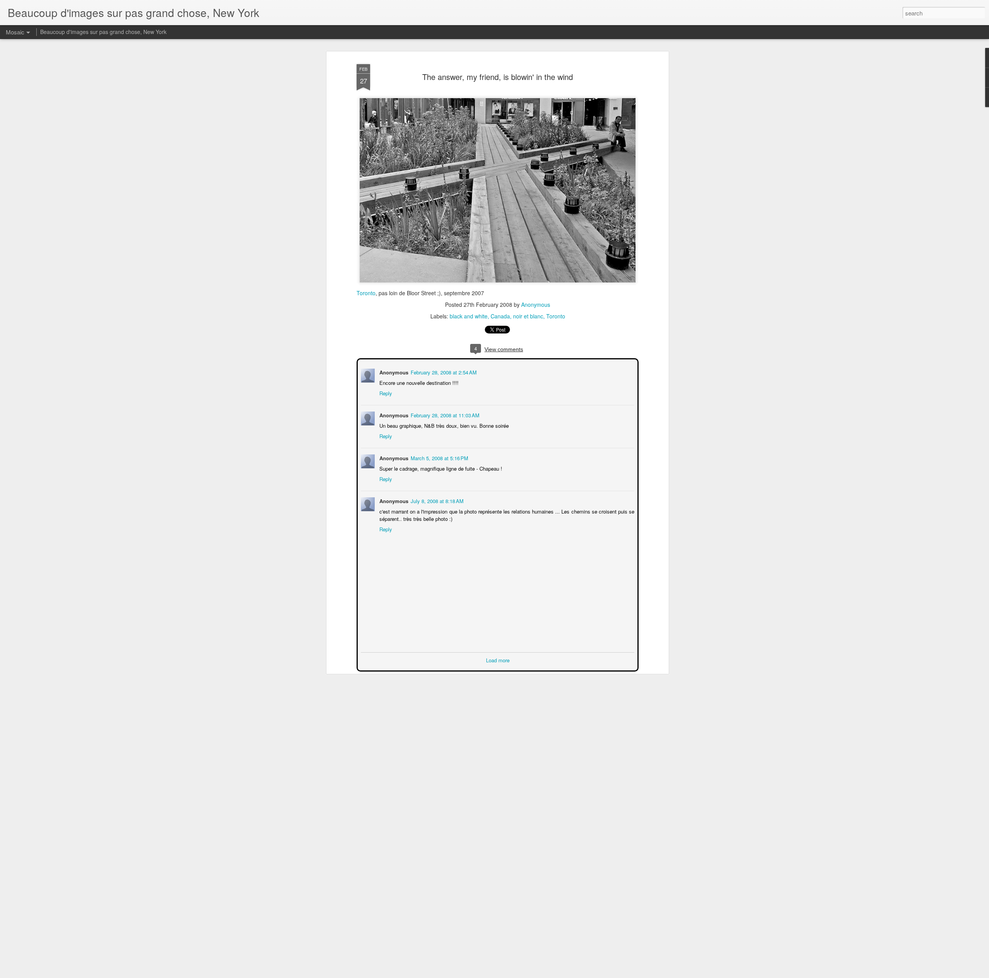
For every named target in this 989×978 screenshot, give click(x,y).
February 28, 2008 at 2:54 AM (443, 371)
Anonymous (535, 304)
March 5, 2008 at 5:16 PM (438, 457)
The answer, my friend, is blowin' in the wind (497, 76)
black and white (469, 316)
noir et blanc (528, 316)
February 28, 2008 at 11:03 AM (444, 414)
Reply (385, 392)
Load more (498, 659)
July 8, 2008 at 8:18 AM (436, 500)
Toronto (366, 293)
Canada (500, 316)
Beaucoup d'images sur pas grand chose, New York (103, 32)
